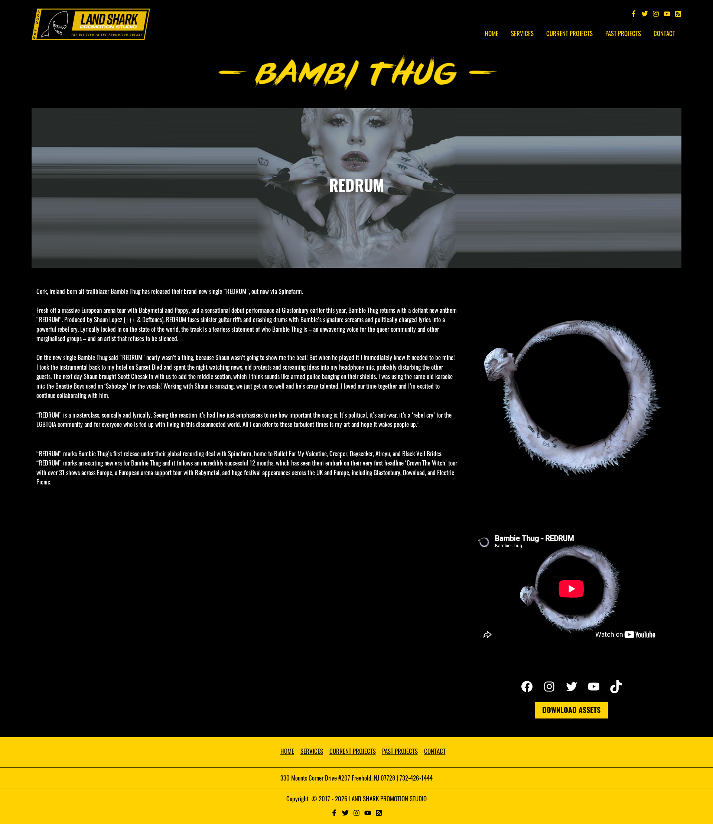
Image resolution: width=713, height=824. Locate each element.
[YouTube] (667, 13)
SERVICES (311, 751)
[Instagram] (655, 13)
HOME (287, 751)
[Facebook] (633, 13)
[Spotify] (678, 13)
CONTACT (435, 751)
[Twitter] (644, 13)
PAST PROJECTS (400, 751)
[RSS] (378, 813)
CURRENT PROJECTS (352, 751)
